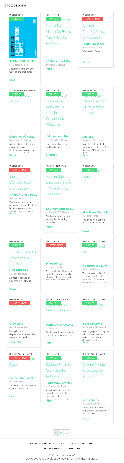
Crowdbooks (15, 5)
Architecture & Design (22, 90)
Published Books (56, 166)
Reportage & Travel (94, 241)
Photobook (16, 15)
